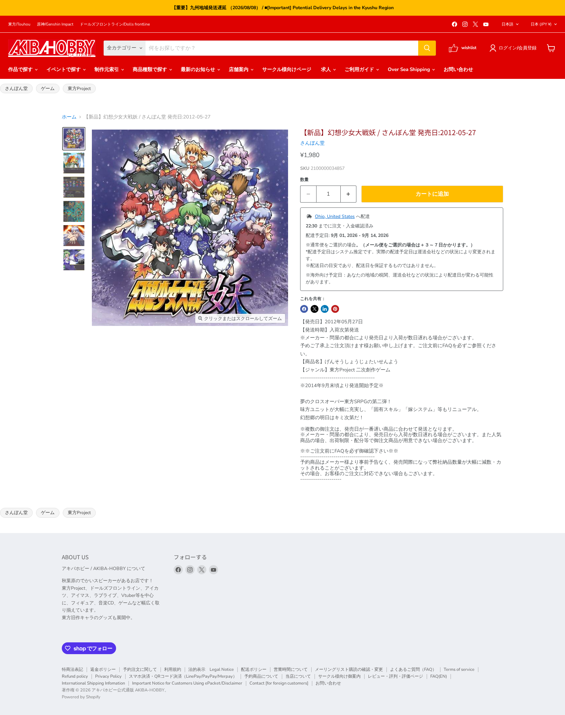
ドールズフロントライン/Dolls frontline (115, 24)
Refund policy (75, 676)
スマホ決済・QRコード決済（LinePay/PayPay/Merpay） (183, 676)
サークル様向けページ (286, 69)
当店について (298, 676)
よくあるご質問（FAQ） (413, 669)
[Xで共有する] (314, 309)
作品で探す (21, 69)
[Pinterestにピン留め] (335, 309)
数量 (304, 179)
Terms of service (459, 669)
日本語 (507, 24)
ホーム (69, 117)
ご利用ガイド (360, 69)
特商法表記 (72, 669)
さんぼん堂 (16, 88)
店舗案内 (239, 69)
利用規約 (172, 669)
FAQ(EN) (438, 676)
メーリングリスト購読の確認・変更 (349, 669)
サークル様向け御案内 (339, 676)
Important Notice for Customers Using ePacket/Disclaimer (187, 683)
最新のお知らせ (198, 69)
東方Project (79, 88)
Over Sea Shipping (409, 69)
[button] (514, 48)
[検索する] (427, 48)
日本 (541, 24)
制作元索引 (107, 69)
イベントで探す (64, 69)
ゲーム (48, 88)
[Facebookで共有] (304, 309)
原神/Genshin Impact (55, 24)
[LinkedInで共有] (325, 309)
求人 (326, 69)
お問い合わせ (458, 69)
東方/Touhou (19, 24)
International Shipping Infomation (93, 683)
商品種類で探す (150, 69)
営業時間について (291, 669)
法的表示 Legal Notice (211, 669)
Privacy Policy (108, 676)
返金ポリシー (103, 669)
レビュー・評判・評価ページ (395, 676)
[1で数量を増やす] (349, 194)
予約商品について (261, 676)
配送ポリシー (253, 669)
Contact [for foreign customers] (278, 683)
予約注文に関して (140, 669)
